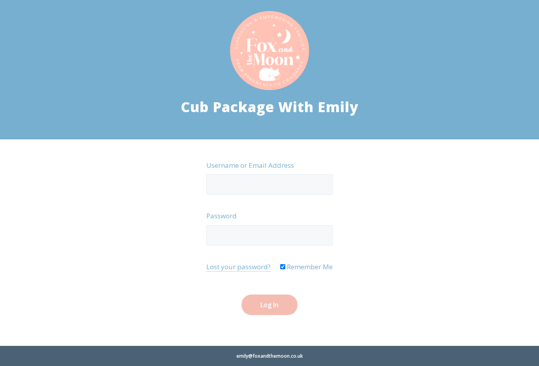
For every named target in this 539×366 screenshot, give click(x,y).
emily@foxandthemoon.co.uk (269, 356)
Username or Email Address (250, 165)
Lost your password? (238, 266)
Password (221, 215)
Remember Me (309, 266)
